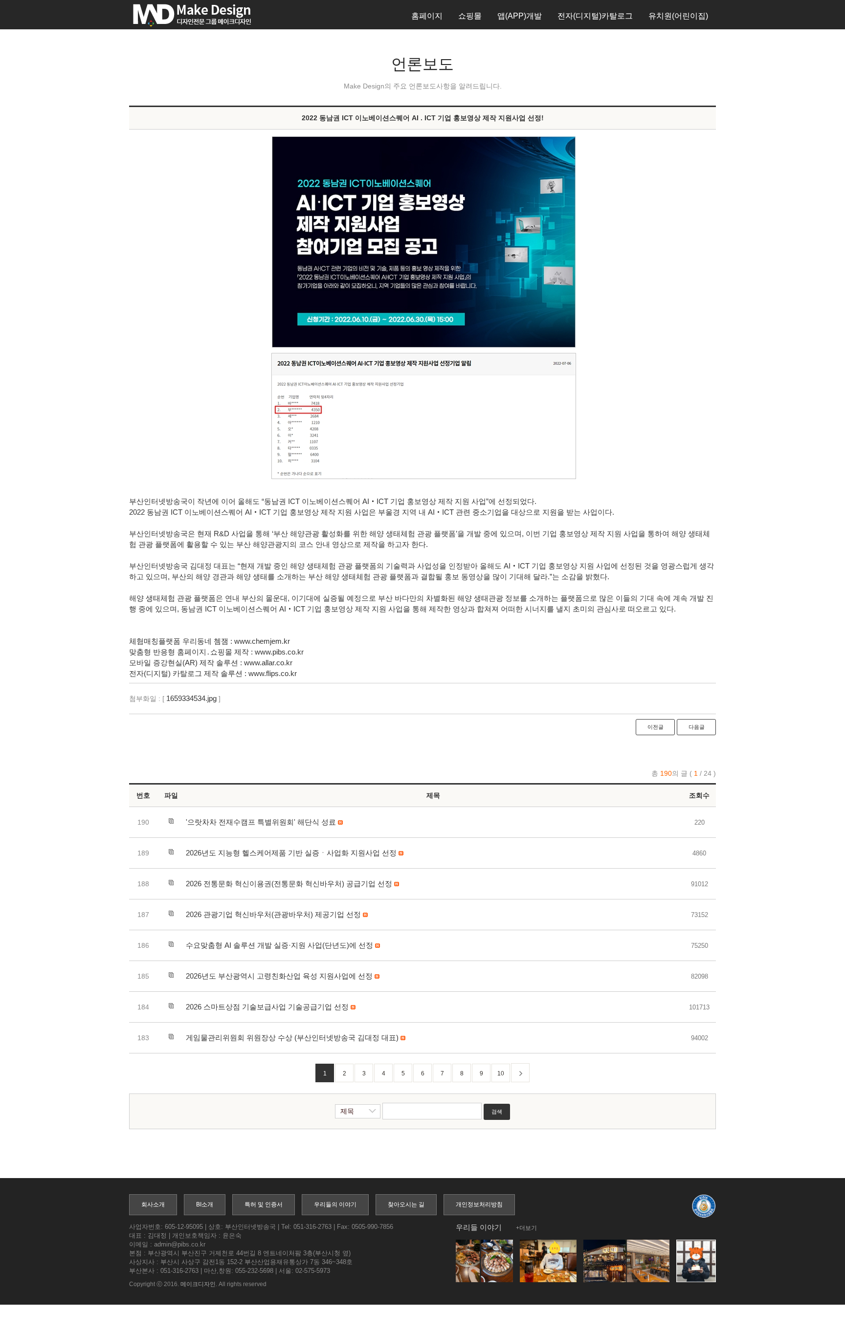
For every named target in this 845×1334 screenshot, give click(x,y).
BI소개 (204, 1204)
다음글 (697, 727)
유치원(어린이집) (678, 16)
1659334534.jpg (191, 698)
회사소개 (153, 1204)
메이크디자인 (198, 1284)
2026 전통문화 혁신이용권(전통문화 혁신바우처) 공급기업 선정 (289, 883)
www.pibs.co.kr (279, 652)
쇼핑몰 (470, 16)
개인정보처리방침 (479, 1204)
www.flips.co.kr (272, 673)
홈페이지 (427, 16)
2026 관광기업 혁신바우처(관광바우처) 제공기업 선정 (273, 914)
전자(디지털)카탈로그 (595, 16)
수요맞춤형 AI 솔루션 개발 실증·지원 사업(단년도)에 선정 (279, 945)
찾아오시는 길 (406, 1204)
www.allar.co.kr (268, 662)
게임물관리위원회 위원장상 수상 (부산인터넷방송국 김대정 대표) (292, 1037)
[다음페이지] (520, 1072)
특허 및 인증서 (264, 1204)
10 (500, 1073)
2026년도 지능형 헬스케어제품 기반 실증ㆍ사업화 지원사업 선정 (291, 853)
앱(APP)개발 (519, 16)
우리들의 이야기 (335, 1204)
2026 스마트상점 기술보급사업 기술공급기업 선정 (267, 1007)
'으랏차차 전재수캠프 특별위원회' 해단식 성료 (261, 822)
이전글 (655, 727)
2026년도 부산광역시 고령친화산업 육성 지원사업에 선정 (279, 976)
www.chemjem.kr (262, 641)
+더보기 (526, 1228)
